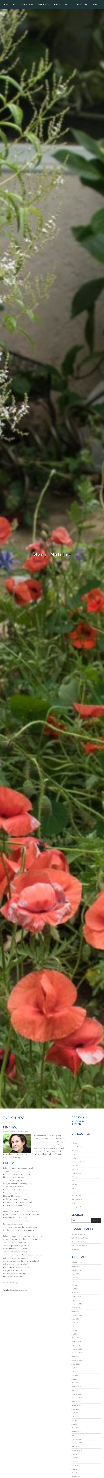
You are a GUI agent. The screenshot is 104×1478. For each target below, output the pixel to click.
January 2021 (76, 1390)
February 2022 (76, 1341)
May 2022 (75, 1330)
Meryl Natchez (52, 553)
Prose (73, 1188)
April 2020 (75, 1424)
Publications (27, 4)
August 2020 (76, 1409)
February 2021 (76, 1386)
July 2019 (75, 1458)
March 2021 (75, 1383)
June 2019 (75, 1461)
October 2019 (76, 1446)
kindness (10, 1290)
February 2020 (76, 1431)
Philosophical (76, 1177)
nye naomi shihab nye (20, 1290)
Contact (95, 4)
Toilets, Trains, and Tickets (80, 1238)
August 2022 (76, 1319)
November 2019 (77, 1443)
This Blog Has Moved (78, 1234)
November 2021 (77, 1353)
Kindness (10, 1127)
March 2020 (75, 1428)
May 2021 (75, 1375)
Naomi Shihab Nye (10, 1282)
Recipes (74, 1192)
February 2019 (76, 1476)
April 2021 (75, 1379)
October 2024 (76, 1266)
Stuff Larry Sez (76, 1195)
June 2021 (75, 1371)
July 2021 (75, 1368)
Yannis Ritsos (76, 1249)
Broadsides (82, 4)
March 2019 (75, 1473)
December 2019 (77, 1439)
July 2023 (75, 1277)
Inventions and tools (78, 1162)
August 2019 (76, 1454)
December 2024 (77, 1262)
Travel (73, 1203)
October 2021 (76, 1356)
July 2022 (75, 1323)
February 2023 (76, 1296)
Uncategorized (76, 1207)
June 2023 (75, 1281)
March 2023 (75, 1293)
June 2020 (75, 1416)
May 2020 (75, 1420)
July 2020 (75, 1413)
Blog (15, 4)
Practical (74, 1184)
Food (73, 1154)
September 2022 (77, 1315)
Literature (75, 1169)
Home (6, 4)
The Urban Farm (77, 1199)
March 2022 (75, 1338)
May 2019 (75, 1465)
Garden (74, 1158)
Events (57, 4)
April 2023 (75, 1289)
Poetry (26, 1131)
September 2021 (77, 1360)
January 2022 (76, 1345)
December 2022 (77, 1304)
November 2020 (77, 1398)
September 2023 (77, 1270)
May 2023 (75, 1285)
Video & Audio (44, 4)
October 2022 (76, 1311)
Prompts (68, 4)
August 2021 (76, 1364)
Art (73, 1139)
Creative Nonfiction (78, 1147)
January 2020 (76, 1435)
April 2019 (75, 1469)
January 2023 (76, 1300)
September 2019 (77, 1450)
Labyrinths (75, 1165)
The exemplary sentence (79, 1242)
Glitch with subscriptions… (80, 1245)
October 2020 (76, 1401)
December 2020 (77, 1394)
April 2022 (75, 1334)
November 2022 (77, 1308)
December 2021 (77, 1349)
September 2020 (77, 1405)
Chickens (74, 1143)
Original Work (76, 1173)
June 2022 (75, 1326)
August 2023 (76, 1274)
